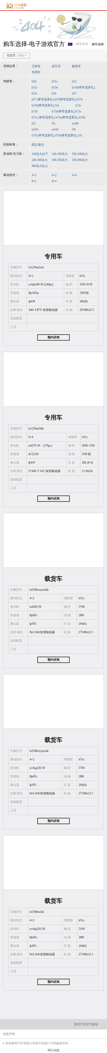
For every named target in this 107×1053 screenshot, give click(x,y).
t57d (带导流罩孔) (43, 135)
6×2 (54, 175)
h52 (74, 81)
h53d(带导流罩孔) (83, 87)
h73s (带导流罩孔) (43, 117)
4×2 (34, 175)
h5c (57, 105)
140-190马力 (60, 154)
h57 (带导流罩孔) (43, 99)
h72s (78, 105)
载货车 (76, 66)
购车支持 (82, 44)
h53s (34, 93)
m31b (35, 129)
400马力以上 (40, 166)
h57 (74, 93)
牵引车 (56, 66)
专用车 (36, 72)
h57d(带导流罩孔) (43, 105)
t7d (80, 135)
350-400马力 (80, 160)
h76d (82, 117)
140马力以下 (40, 154)
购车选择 (98, 44)
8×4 (54, 181)
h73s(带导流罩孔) (67, 117)
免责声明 (9, 1034)
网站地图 (53, 1050)
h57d (80, 99)
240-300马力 (40, 160)
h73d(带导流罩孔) (63, 111)
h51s (54, 81)
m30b (75, 123)
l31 (53, 123)
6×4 (74, 175)
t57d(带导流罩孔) (66, 135)
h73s (78, 111)
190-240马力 (80, 154)
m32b (55, 129)
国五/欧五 (38, 144)
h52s (34, 87)
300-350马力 (60, 160)
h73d (35, 111)
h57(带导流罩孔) (65, 99)
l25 (33, 123)
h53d (55, 87)
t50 (74, 129)
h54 (54, 93)
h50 (34, 81)
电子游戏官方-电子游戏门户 (16, 5)
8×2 (34, 181)
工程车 (36, 66)
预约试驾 (53, 337)
